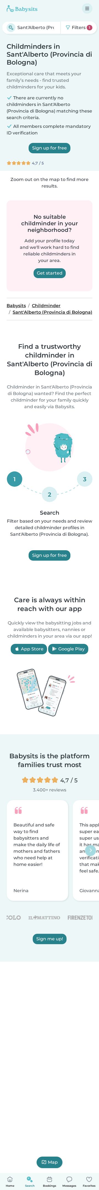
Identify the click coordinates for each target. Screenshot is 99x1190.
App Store (31, 649)
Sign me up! (49, 938)
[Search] (11, 27)
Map (53, 1162)
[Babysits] (22, 8)
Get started (49, 273)
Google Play (71, 649)
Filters (80, 27)
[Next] (90, 850)
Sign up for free (49, 148)
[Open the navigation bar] (87, 8)
